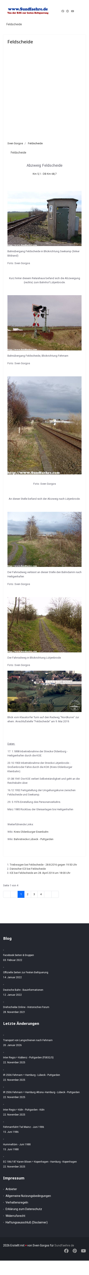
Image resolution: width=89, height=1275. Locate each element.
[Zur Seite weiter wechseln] (48, 894)
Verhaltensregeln (17, 1202)
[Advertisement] (44, 95)
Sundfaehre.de (64, 1245)
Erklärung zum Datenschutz (24, 1209)
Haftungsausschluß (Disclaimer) (27, 1222)
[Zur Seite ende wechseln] (55, 894)
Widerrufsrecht (15, 1215)
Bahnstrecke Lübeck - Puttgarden (33, 839)
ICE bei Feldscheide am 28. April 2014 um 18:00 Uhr (40, 872)
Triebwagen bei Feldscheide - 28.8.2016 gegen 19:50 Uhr (43, 864)
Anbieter (11, 1189)
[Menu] (80, 11)
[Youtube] (72, 11)
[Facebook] (62, 11)
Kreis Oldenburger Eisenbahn (31, 831)
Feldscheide (14, 24)
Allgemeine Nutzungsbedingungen (28, 1196)
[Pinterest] (67, 11)
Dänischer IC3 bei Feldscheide (28, 868)
